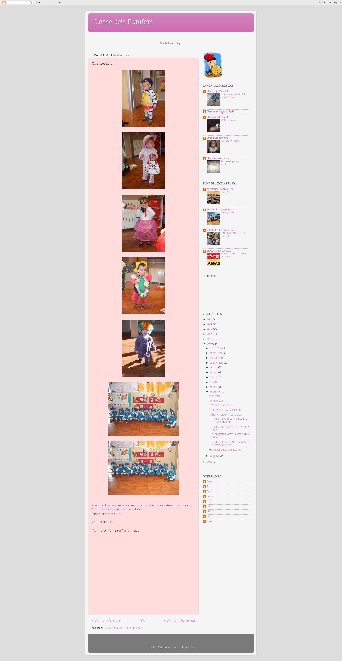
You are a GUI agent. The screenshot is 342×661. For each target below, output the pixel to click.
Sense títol (214, 396)
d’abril (213, 382)
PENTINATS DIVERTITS (221, 405)
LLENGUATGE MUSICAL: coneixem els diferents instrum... (229, 444)
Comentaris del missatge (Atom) (125, 628)
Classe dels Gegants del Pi (220, 112)
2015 (210, 320)
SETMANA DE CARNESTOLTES (225, 410)
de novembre (217, 353)
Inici (143, 620)
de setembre (217, 363)
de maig (214, 377)
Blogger (194, 647)
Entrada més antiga (179, 620)
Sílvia (209, 521)
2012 (210, 334)
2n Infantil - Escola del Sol (220, 210)
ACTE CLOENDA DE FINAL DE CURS (234, 255)
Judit (209, 501)
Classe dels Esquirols (218, 117)
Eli (208, 487)
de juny (214, 373)
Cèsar (210, 482)
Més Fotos (226, 192)
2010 (209, 344)
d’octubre (215, 358)
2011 (209, 339)
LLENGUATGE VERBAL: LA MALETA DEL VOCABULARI (228, 421)
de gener (215, 456)
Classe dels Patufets (123, 22)
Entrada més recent (107, 620)
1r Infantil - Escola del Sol (220, 230)
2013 (210, 329)
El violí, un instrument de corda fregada (233, 95)
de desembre (217, 348)
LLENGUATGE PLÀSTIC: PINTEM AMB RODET (229, 428)
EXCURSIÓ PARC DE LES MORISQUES (233, 235)
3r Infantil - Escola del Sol (220, 189)
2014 (210, 324)
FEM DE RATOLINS (230, 141)
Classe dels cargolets (218, 158)
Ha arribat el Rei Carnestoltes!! (225, 450)
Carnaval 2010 (216, 401)
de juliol (214, 368)
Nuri (209, 516)
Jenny (210, 496)
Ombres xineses (229, 120)
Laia (209, 506)
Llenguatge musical (217, 91)
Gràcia (210, 492)
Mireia (210, 511)
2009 (210, 462)
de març (214, 387)
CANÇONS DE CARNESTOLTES (225, 415)
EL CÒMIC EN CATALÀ (219, 251)
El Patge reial (227, 212)
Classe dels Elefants (217, 138)
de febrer (215, 392)
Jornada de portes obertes (230, 163)
